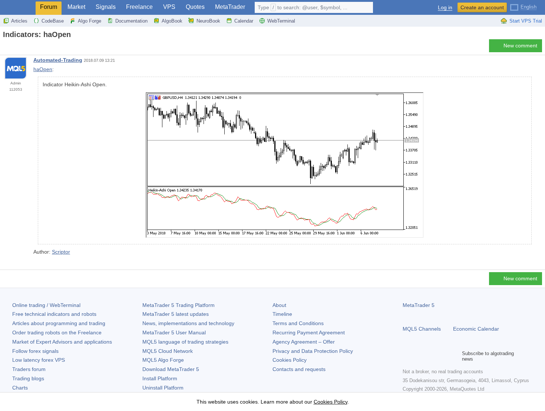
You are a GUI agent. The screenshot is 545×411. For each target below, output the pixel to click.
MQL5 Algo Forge (163, 360)
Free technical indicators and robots (54, 314)
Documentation (131, 21)
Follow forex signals (35, 351)
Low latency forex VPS (38, 360)
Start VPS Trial (525, 21)
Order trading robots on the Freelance (57, 332)
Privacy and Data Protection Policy (312, 351)
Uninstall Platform (163, 388)
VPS (169, 7)
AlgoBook (172, 21)
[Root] (5, 47)
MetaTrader (230, 7)
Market (76, 7)
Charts (20, 388)
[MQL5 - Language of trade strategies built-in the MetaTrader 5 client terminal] (17, 7)
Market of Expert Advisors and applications (62, 342)
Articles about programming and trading (58, 323)
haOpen (42, 69)
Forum (48, 7)
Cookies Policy (289, 360)
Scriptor (61, 252)
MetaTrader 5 (419, 305)
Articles (19, 21)
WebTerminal (281, 21)
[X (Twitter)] (430, 356)
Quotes (195, 7)
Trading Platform (178, 305)
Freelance (139, 7)
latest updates (175, 314)
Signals (106, 7)
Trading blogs (28, 378)
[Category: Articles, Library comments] (14, 48)
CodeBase (53, 21)
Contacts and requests (299, 369)
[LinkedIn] (454, 356)
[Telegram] (418, 356)
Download (170, 369)
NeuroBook (208, 21)
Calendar (243, 21)
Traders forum (29, 369)
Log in (445, 7)
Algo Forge (89, 21)
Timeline (282, 314)
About (279, 305)
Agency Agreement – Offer (303, 342)
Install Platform (159, 378)
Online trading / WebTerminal (46, 305)
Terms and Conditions (298, 323)
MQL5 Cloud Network (167, 351)
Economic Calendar (476, 329)
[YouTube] (442, 356)
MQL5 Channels (422, 329)
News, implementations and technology (188, 323)
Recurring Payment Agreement (308, 332)
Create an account (482, 7)
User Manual (174, 332)
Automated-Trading (57, 60)
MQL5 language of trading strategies (185, 342)
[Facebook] (407, 356)
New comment (520, 46)
